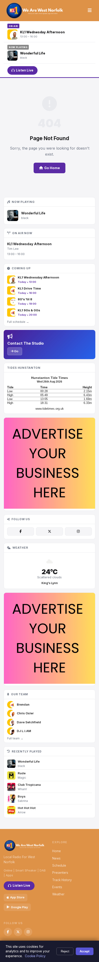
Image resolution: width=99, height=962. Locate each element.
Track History (62, 880)
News (56, 858)
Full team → (15, 738)
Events (57, 887)
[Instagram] (78, 531)
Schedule (59, 865)
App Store (17, 897)
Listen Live (24, 70)
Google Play (19, 907)
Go (15, 351)
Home (56, 851)
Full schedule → (18, 322)
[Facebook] (20, 531)
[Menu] (89, 10)
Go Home (52, 168)
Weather (58, 894)
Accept (84, 951)
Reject (65, 951)
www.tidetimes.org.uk (49, 408)
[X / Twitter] (49, 531)
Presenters (60, 872)
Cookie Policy (35, 956)
